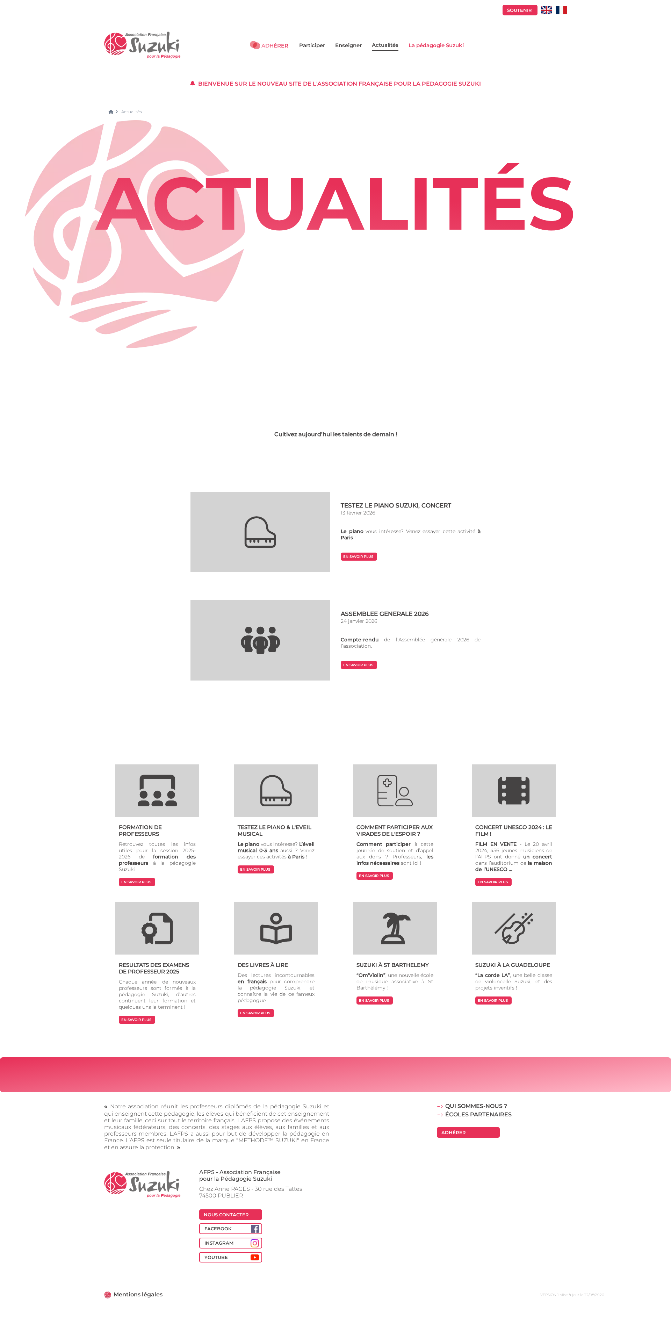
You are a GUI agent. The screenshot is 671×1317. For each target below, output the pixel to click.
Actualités (385, 45)
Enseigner (348, 45)
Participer (312, 45)
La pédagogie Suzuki (436, 45)
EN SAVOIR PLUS (358, 556)
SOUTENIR (519, 10)
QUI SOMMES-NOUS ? (476, 1106)
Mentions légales (138, 1294)
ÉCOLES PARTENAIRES (478, 1114)
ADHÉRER (274, 45)
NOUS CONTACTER (226, 1214)
